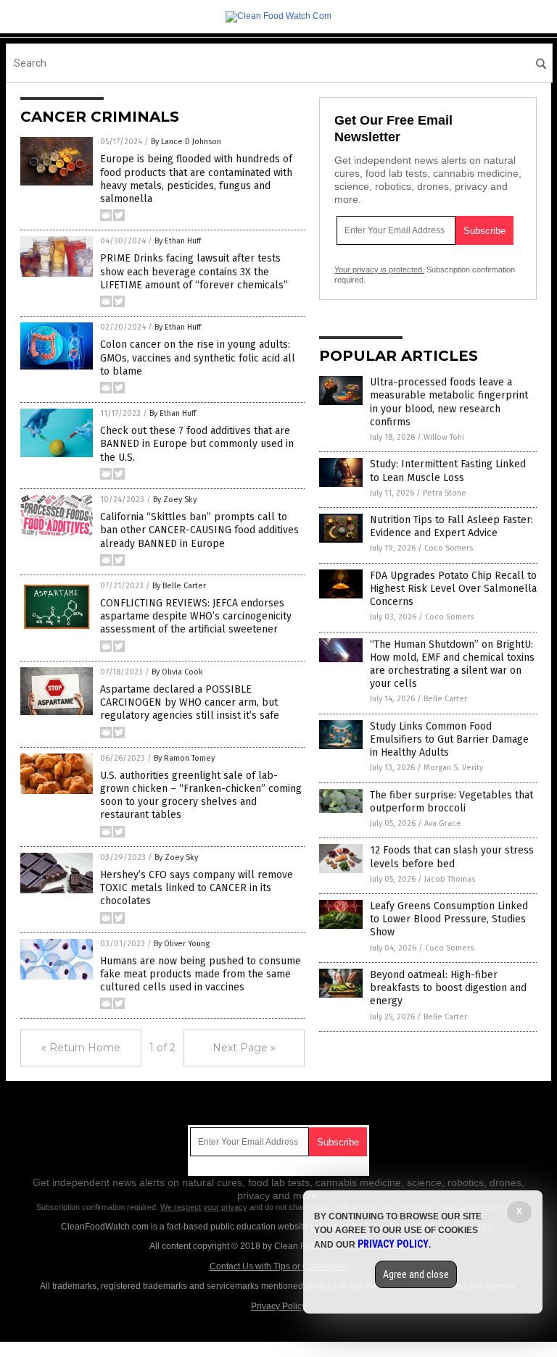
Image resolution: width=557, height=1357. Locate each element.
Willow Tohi (444, 437)
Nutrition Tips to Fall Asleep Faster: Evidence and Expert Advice (451, 526)
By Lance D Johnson (186, 141)
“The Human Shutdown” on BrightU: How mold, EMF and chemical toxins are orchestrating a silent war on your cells (452, 664)
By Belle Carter (179, 585)
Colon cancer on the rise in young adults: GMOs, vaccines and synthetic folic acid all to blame (197, 357)
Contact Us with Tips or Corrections (279, 1266)
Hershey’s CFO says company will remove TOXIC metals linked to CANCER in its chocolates (196, 888)
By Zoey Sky (175, 499)
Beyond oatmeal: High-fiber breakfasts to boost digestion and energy (448, 988)
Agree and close (416, 1274)
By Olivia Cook (177, 672)
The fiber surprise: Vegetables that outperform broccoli (451, 801)
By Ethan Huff (177, 241)
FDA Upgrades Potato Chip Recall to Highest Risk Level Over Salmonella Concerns (453, 588)
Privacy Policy (278, 1306)
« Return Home (80, 1047)
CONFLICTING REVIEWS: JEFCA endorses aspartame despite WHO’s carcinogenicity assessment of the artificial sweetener (196, 616)
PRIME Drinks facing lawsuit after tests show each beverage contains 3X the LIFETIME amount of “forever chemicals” (194, 271)
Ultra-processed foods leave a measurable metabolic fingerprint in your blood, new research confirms (449, 402)
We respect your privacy (203, 1207)
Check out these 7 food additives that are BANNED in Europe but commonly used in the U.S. (197, 444)
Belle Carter (445, 698)
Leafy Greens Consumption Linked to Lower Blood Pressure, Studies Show (449, 919)
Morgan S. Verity (453, 767)
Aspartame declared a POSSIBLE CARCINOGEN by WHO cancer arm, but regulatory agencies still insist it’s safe (189, 702)
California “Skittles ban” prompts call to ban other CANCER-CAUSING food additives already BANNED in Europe (199, 530)
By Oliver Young (182, 943)
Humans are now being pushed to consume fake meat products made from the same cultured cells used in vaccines (200, 974)
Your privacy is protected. (379, 269)
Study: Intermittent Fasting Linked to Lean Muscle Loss (448, 470)
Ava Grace (442, 823)
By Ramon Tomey (184, 758)
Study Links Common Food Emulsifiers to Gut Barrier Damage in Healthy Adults (449, 739)
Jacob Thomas (449, 879)
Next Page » (244, 1047)
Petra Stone (444, 493)
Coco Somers (448, 548)
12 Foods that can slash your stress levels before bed (452, 856)
